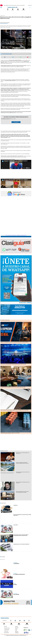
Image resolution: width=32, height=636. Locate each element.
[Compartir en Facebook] (5, 57)
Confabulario (15, 505)
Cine (16, 630)
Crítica (16, 626)
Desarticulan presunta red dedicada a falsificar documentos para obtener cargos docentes (20, 535)
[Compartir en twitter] (13, 57)
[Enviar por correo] (27, 57)
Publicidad (6, 631)
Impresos (17, 632)
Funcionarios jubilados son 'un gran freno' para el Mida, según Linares (22, 515)
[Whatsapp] (10, 620)
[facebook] (15, 620)
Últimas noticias (4, 450)
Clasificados (6, 629)
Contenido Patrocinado (5, 320)
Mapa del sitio (7, 628)
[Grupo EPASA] (26, 632)
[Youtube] (24, 620)
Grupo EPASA (6, 632)
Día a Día (16, 627)
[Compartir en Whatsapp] (20, 57)
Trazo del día (15, 524)
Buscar (5, 626)
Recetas (16, 631)
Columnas (3, 556)
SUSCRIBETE (16, 122)
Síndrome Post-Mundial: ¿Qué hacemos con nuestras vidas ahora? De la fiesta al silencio (14, 342)
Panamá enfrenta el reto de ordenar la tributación (21, 544)
